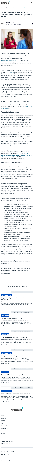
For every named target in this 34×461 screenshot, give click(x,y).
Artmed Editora (5, 428)
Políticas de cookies (6, 443)
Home (2, 7)
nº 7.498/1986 (10, 72)
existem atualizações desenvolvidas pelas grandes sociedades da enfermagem (16, 155)
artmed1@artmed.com (9, 454)
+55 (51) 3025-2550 (8, 451)
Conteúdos (8, 7)
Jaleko (2, 423)
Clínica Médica (5, 315)
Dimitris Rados (6, 307)
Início (2, 415)
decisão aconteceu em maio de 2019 (10, 60)
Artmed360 (4, 426)
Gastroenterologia (6, 295)
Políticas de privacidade (7, 441)
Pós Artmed (4, 431)
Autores (3, 433)
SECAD (3, 420)
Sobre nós (3, 418)
